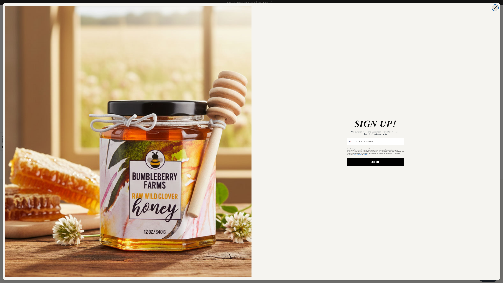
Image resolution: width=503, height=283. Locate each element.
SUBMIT (376, 162)
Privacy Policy (358, 154)
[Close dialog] (495, 7)
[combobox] (352, 141)
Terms (365, 154)
